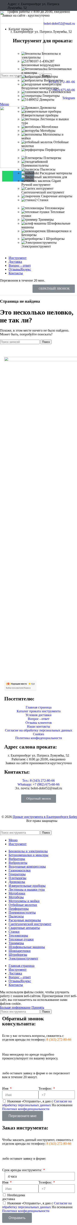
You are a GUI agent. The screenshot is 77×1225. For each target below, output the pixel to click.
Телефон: (45, 1088)
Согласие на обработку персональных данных (37, 1103)
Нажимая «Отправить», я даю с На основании (37, 1105)
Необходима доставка (13, 1197)
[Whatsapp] (7, 176)
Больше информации (15, 1007)
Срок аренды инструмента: (22, 1170)
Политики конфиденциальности (25, 1109)
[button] (54, 289)
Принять (37, 1007)
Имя (5, 1088)
